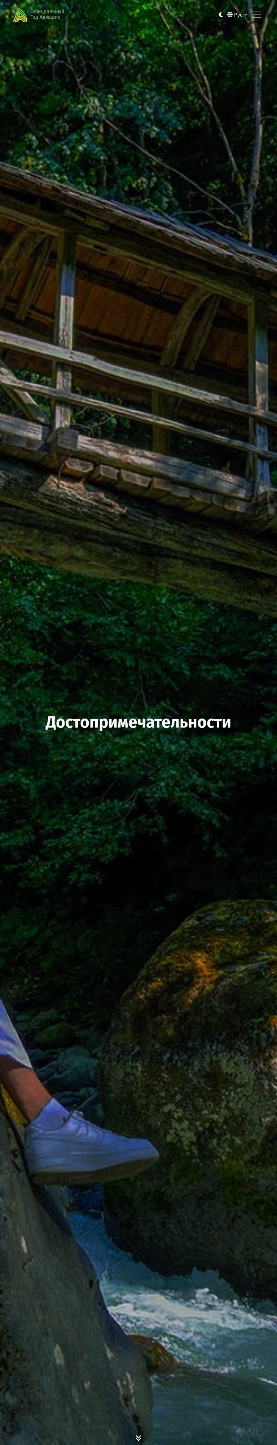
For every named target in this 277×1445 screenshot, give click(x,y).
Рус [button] (238, 15)
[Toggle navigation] (257, 15)
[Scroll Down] (138, 1437)
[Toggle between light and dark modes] (221, 15)
